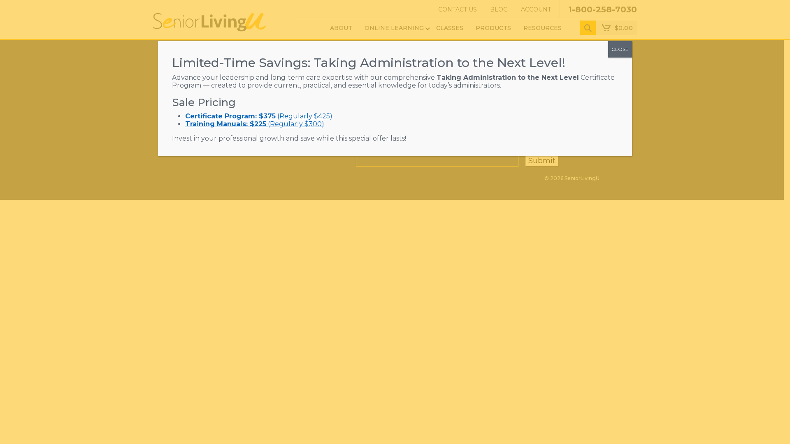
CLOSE (620, 49)
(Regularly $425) (258, 116)
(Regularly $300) (254, 124)
